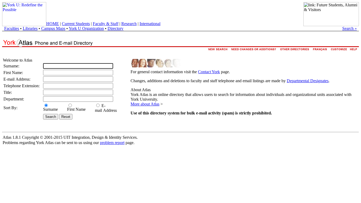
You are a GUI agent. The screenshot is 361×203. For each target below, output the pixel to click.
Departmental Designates (307, 81)
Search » (349, 28)
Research (129, 23)
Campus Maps (53, 28)
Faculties (11, 28)
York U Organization (86, 28)
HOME (52, 23)
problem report (112, 142)
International (150, 23)
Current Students (76, 23)
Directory (115, 28)
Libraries (30, 28)
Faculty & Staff (105, 23)
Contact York (209, 72)
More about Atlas (145, 104)
